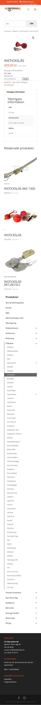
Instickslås (11, 375)
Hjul (8, 359)
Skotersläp (10, 618)
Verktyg (10, 564)
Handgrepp (11, 481)
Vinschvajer (11, 418)
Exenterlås (11, 410)
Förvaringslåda (12, 445)
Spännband (11, 363)
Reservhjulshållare (14, 575)
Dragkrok (10, 469)
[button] (33, 38)
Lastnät (10, 386)
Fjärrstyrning (12, 493)
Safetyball (11, 477)
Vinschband (11, 422)
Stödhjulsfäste (12, 351)
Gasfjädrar (10, 603)
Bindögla (10, 379)
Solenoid (10, 552)
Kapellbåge (11, 390)
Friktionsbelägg (13, 461)
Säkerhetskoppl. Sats (14, 318)
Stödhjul (10, 347)
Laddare (10, 497)
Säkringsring (11, 323)
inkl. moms (24, 4)
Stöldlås (10, 367)
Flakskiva (10, 382)
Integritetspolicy (10, 682)
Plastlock (10, 528)
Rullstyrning (11, 532)
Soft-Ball (10, 524)
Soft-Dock (10, 516)
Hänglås (10, 371)
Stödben (10, 355)
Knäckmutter (12, 453)
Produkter (7, 31)
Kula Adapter (12, 473)
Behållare (10, 414)
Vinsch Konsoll (12, 572)
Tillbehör (15, 31)
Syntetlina (11, 579)
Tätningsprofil (12, 560)
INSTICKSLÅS (23, 31)
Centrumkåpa (12, 457)
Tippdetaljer (11, 394)
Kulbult (10, 438)
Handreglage (12, 485)
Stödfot (10, 556)
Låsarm (10, 504)
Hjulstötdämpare (13, 442)
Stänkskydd (11, 548)
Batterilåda (11, 449)
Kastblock (10, 426)
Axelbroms (10, 333)
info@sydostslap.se (17, 650)
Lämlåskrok (11, 402)
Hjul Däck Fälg (12, 598)
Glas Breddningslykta (15, 303)
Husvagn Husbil (12, 613)
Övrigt (8, 623)
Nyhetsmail (8, 76)
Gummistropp (12, 465)
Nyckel (9, 520)
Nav (8, 540)
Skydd (9, 544)
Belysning (10, 338)
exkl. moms (33, 4)
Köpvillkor (8, 679)
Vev (8, 568)
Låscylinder (11, 509)
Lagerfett (10, 501)
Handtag (10, 489)
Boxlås (9, 406)
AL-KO (11, 133)
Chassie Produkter (13, 592)
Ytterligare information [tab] (15, 92)
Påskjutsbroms (12, 328)
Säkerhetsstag (12, 583)
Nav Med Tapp (12, 536)
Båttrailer (10, 608)
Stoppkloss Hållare (14, 434)
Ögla (7, 313)
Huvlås (8, 308)
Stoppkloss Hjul (13, 430)
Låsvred (10, 512)
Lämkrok (10, 398)
